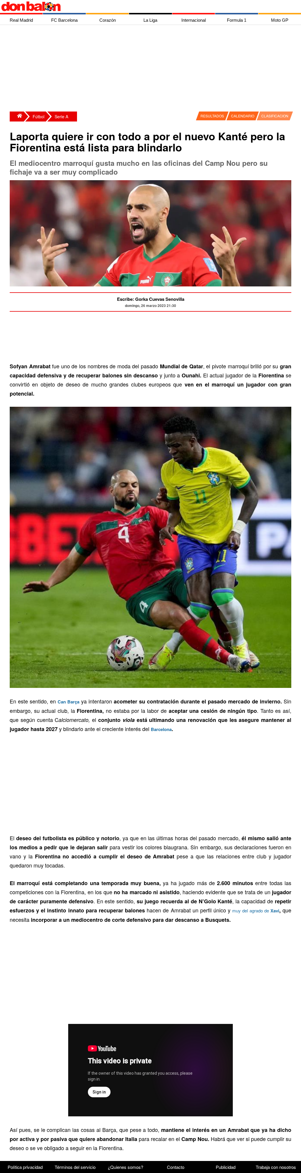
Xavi (274, 910)
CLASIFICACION (274, 115)
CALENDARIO (242, 115)
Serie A (61, 116)
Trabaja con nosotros (276, 1167)
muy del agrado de (251, 910)
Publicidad (225, 1167)
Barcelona (161, 729)
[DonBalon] (17, 116)
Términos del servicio (75, 1167)
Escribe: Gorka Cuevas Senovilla (150, 299)
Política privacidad (25, 1167)
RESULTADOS (212, 115)
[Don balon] (144, 6)
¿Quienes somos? (125, 1167)
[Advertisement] (152, 69)
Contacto (175, 1167)
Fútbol (38, 116)
